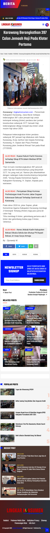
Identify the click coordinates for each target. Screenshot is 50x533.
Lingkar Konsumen (17, 528)
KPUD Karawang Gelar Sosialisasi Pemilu (12, 363)
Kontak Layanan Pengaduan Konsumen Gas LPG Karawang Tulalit (36, 362)
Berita (14, 254)
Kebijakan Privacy (33, 520)
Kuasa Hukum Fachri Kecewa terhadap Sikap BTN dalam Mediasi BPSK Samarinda (23, 159)
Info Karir (32, 523)
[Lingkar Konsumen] (25, 516)
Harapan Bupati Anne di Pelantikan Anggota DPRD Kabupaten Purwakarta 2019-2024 (30, 413)
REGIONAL (35, 254)
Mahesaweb (44, 528)
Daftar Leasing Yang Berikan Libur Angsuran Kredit (31, 401)
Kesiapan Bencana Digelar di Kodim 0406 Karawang (13, 322)
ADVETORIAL (30, 308)
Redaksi (6, 520)
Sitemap (44, 520)
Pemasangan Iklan (21, 523)
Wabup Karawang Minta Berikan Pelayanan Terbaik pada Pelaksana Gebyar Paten (36, 340)
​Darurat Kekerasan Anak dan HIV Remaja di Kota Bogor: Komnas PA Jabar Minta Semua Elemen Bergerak (31, 469)
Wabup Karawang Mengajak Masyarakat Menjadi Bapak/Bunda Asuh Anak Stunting (34, 319)
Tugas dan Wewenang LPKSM (24, 389)
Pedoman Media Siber (18, 520)
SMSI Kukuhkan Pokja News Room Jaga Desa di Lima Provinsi (31, 457)
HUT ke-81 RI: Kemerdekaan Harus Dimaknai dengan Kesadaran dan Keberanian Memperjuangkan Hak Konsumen (30, 492)
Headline (24, 254)
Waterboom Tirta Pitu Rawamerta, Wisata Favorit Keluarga (30, 425)
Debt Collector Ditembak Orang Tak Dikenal (28, 435)
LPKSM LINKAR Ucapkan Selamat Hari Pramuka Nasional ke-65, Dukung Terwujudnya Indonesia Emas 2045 (31, 480)
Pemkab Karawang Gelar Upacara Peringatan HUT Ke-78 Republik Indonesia (13, 341)
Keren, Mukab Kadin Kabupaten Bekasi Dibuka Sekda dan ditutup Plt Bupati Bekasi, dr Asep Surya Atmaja (24, 232)
